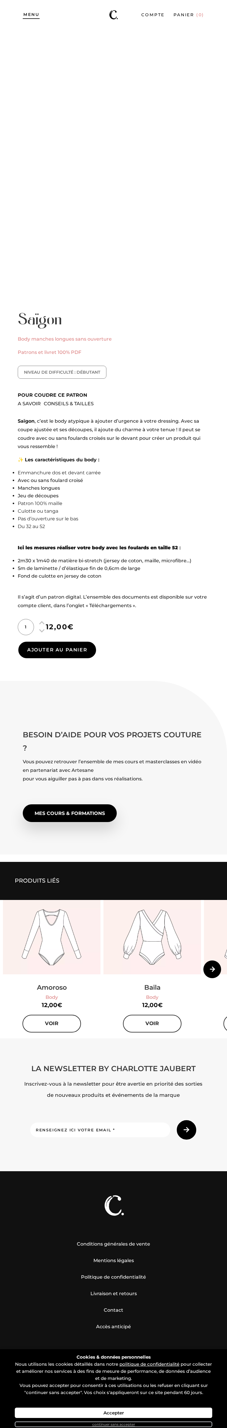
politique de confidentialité (149, 1364)
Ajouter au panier (57, 650)
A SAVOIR (29, 403)
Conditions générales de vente (113, 1244)
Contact (113, 1310)
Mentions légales (113, 1260)
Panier (189, 14)
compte (153, 14)
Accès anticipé (113, 1326)
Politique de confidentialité (113, 1277)
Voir (52, 1023)
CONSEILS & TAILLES (69, 403)
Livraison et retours (113, 1293)
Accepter (113, 1413)
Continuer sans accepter (113, 1424)
